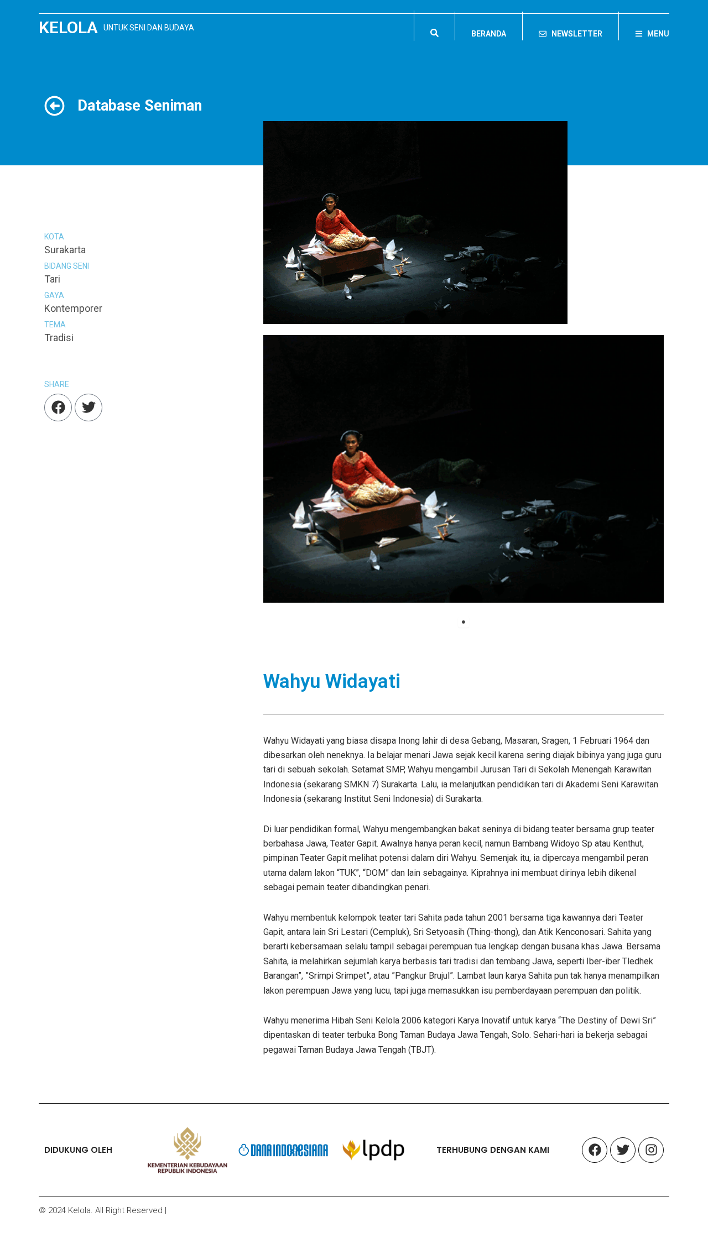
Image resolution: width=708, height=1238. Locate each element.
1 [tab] (463, 622)
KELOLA (68, 27)
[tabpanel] (463, 469)
